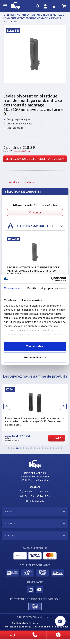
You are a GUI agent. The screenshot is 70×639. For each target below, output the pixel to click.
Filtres (36, 212)
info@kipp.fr (36, 501)
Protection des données (17, 626)
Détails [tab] (31, 288)
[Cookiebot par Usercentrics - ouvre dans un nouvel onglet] (51, 279)
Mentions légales (21, 623)
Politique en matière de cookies (50, 626)
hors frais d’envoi (22, 151)
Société (10, 523)
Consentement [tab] (13, 288)
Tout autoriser (35, 346)
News (9, 511)
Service (10, 535)
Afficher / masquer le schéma (39, 226)
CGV (35, 623)
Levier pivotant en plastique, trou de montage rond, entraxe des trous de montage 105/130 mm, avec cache (33, 18)
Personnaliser (33, 357)
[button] (8, 448)
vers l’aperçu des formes (22, 182)
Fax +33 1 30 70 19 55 (37, 496)
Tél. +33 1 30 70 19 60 (37, 491)
